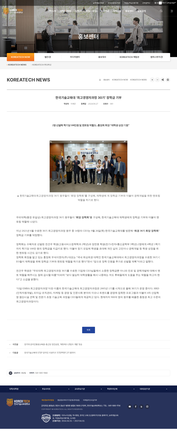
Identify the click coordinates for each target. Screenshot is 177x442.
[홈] (100, 79)
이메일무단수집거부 (90, 400)
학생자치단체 (112, 389)
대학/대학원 (65, 11)
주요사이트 (46, 389)
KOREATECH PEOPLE (41, 65)
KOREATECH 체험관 (129, 57)
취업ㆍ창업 (91, 11)
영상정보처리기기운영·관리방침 (68, 400)
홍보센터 (129, 11)
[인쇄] (167, 79)
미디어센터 (75, 57)
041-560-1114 (114, 405)
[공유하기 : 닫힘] (162, 79)
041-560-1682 (41, 373)
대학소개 (52, 11)
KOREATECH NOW (120, 80)
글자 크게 (152, 79)
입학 (77, 11)
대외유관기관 (145, 389)
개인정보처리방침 (47, 400)
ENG (158, 3)
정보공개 (141, 11)
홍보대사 (102, 57)
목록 (88, 330)
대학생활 (117, 11)
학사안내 (105, 11)
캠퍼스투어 (155, 57)
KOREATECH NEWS (138, 80)
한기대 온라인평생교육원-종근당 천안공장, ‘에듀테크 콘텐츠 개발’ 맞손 (53, 344)
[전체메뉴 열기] (172, 11)
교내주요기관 (80, 389)
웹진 (46, 57)
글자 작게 (157, 79)
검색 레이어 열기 (161, 11)
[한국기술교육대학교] (18, 11)
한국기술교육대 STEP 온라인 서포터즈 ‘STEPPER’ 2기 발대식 (49, 352)
